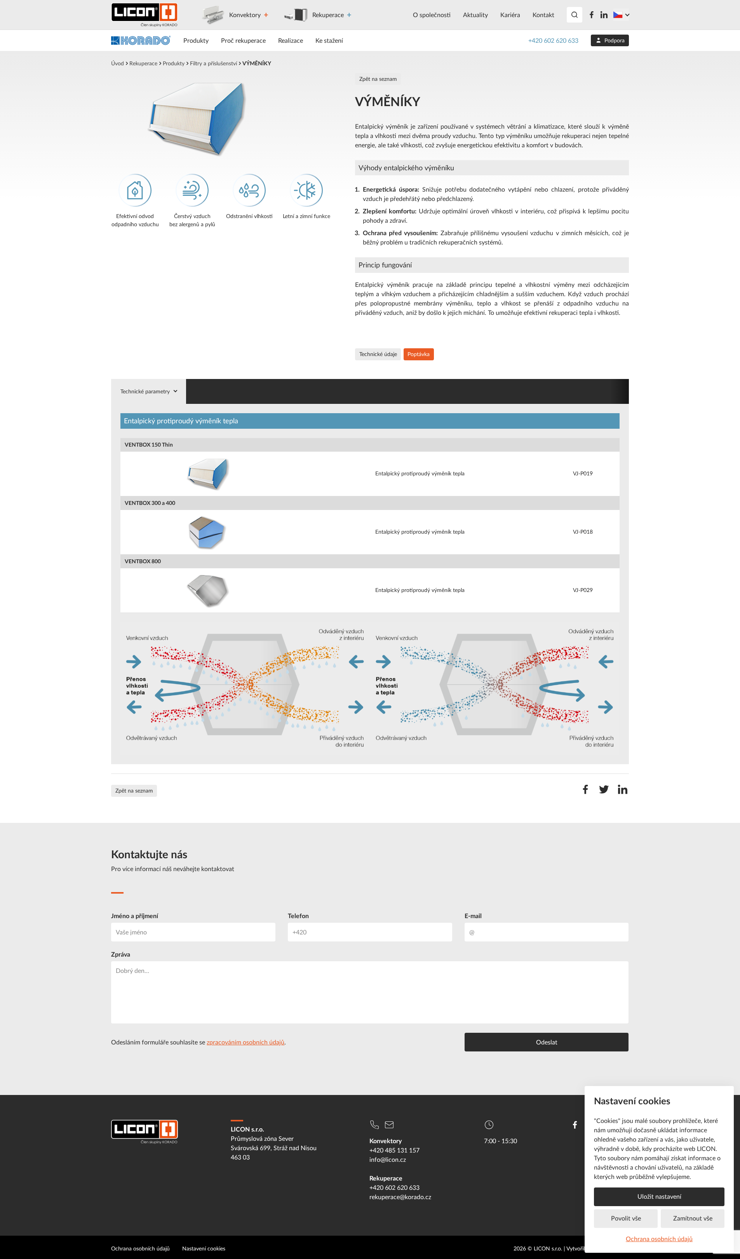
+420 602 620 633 (553, 40)
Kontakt (543, 14)
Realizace (290, 40)
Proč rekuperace (243, 40)
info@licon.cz (387, 1159)
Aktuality (475, 14)
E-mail (473, 915)
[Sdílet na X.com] (604, 793)
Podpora (614, 40)
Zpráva (120, 954)
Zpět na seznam (378, 79)
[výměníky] (220, 118)
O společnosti (432, 14)
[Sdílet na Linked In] (622, 793)
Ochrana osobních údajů (659, 1238)
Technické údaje (378, 354)
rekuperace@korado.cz (400, 1196)
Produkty (196, 40)
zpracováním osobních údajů (245, 1042)
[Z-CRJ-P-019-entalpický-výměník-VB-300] (207, 531)
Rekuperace (328, 14)
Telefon (298, 915)
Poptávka (418, 354)
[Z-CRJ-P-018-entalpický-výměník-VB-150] (207, 473)
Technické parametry (145, 391)
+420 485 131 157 (394, 1150)
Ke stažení (329, 40)
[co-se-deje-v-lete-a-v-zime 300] (369, 688)
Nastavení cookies (203, 1248)
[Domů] (144, 15)
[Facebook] (591, 15)
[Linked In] (604, 15)
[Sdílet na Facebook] (585, 793)
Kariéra (510, 14)
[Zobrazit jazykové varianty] (621, 15)
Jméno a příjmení (134, 915)
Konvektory (245, 14)
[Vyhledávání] (574, 15)
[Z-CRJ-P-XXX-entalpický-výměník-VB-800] (207, 590)
